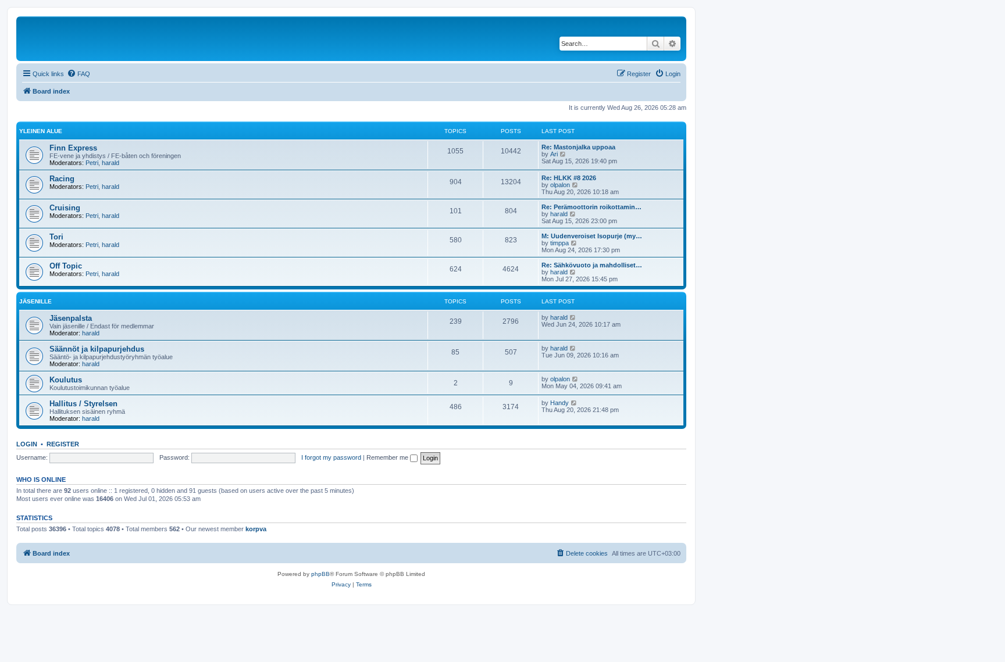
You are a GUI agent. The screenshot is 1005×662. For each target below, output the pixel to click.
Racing (61, 178)
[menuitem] (78, 74)
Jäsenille (35, 301)
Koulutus (65, 379)
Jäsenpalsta (70, 318)
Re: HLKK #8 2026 (568, 177)
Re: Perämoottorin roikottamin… (591, 206)
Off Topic (65, 266)
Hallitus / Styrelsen (83, 403)
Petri (91, 162)
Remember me (388, 457)
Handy (559, 402)
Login (26, 444)
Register (63, 444)
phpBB (320, 574)
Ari (554, 154)
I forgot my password (331, 457)
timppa (559, 242)
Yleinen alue (40, 131)
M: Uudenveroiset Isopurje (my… (591, 235)
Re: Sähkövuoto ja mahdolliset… (591, 265)
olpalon (560, 184)
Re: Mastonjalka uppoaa (578, 147)
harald (110, 162)
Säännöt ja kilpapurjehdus (96, 349)
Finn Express (73, 148)
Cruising (64, 207)
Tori (56, 236)
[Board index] (98, 38)
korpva (255, 528)
